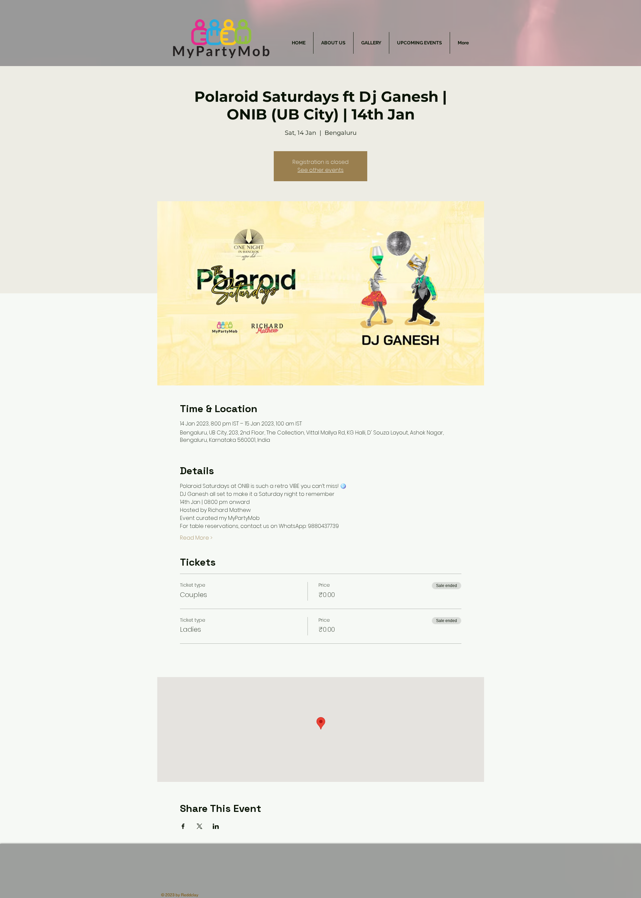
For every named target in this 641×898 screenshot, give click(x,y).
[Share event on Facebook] (183, 826)
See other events (320, 170)
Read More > (196, 538)
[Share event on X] (199, 826)
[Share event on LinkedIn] (216, 826)
